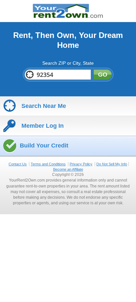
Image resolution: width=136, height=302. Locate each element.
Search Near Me (43, 106)
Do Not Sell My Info (111, 164)
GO (102, 74)
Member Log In (42, 125)
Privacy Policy (81, 164)
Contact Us (18, 164)
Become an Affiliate (68, 169)
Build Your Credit (44, 145)
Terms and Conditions (48, 164)
